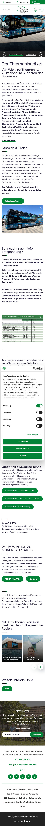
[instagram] (22, 776)
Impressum (9, 802)
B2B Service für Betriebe (15, 798)
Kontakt (33, 579)
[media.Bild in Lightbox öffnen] (22, 328)
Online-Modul (25, 563)
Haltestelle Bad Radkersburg (17, 507)
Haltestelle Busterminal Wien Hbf (19, 491)
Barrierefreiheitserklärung (28, 802)
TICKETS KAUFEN (12, 579)
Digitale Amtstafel (29, 794)
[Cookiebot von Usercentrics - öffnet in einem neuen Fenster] (32, 368)
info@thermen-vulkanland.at (22, 764)
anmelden (37, 735)
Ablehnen (22, 456)
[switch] (39, 412)
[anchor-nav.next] (41, 54)
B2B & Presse (13, 794)
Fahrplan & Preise (13, 201)
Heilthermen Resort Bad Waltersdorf (12, 658)
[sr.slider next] (40, 667)
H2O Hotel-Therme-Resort (31, 658)
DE (21, 770)
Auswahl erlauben (22, 449)
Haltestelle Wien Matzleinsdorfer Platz (22, 499)
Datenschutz (35, 798)
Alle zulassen (22, 441)
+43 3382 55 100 (22, 759)
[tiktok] (34, 776)
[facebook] (10, 776)
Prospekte (33, 790)
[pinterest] (28, 776)
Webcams (12, 790)
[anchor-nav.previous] (4, 54)
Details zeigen (32, 435)
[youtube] (16, 776)
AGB (7, 689)
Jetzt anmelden (22, 728)
